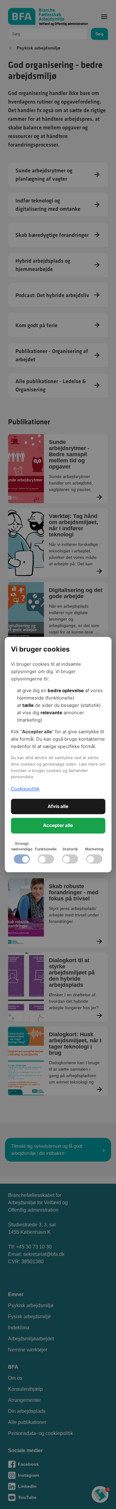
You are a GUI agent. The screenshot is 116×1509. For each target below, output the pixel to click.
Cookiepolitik (25, 789)
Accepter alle (58, 825)
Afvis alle (58, 806)
